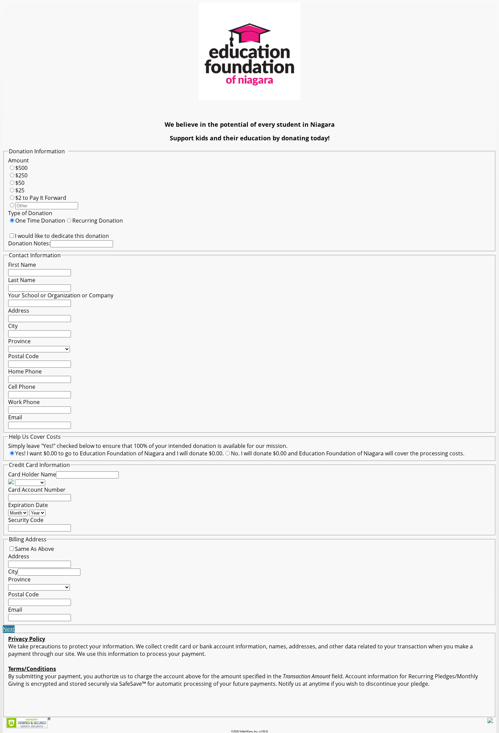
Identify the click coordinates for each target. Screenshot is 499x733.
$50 (19, 183)
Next (9, 629)
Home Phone (25, 371)
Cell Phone (21, 386)
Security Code (25, 520)
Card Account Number (37, 489)
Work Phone (24, 402)
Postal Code (23, 356)
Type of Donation (30, 213)
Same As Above (34, 549)
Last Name (21, 280)
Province (19, 341)
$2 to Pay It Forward (40, 198)
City (13, 326)
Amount (18, 160)
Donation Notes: (29, 243)
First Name (22, 264)
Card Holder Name (32, 474)
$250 (21, 175)
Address (18, 310)
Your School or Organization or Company (60, 295)
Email (15, 417)
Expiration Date (28, 505)
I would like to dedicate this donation (62, 236)
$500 (21, 168)
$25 (19, 190)
